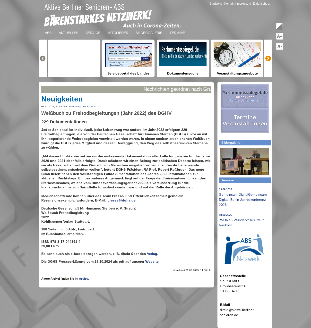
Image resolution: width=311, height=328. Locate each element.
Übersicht (74, 106)
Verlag (152, 254)
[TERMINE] (177, 28)
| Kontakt (229, 3)
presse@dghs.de (121, 200)
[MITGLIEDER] (118, 28)
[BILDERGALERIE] (149, 28)
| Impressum (243, 3)
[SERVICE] (93, 28)
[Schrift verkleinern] (280, 49)
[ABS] (48, 28)
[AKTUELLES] (68, 28)
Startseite (216, 3)
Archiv (83, 278)
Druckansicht (89, 106)
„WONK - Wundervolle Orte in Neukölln (241, 220)
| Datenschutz (261, 3)
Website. (152, 261)
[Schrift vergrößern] (280, 39)
